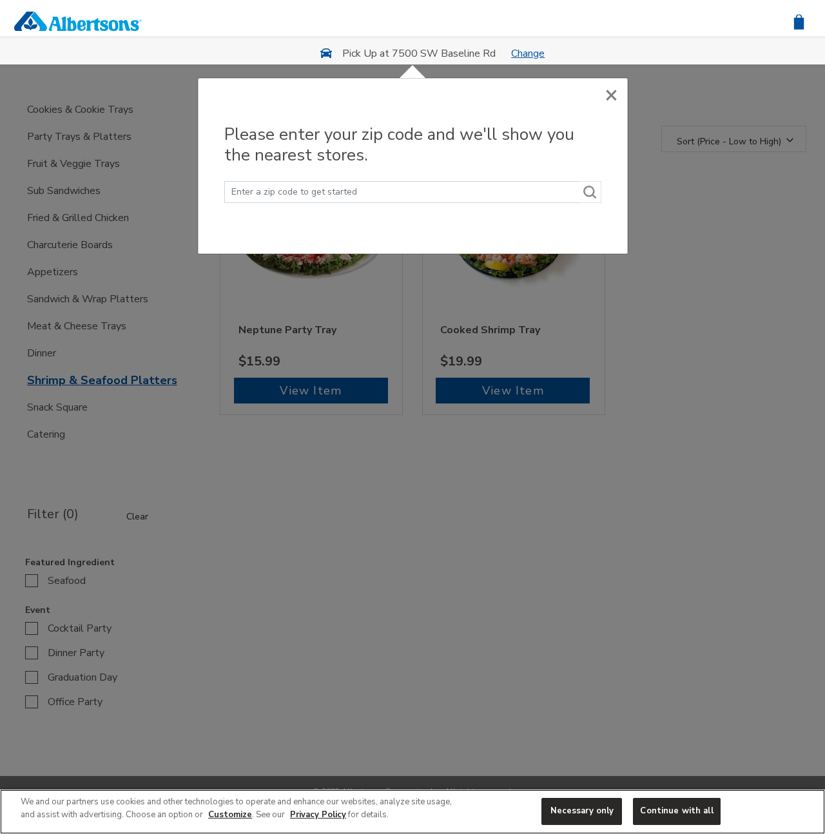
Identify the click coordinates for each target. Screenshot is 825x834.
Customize (230, 814)
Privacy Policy (318, 814)
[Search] (590, 192)
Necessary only (582, 811)
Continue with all (676, 811)
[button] (799, 21)
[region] (412, 812)
